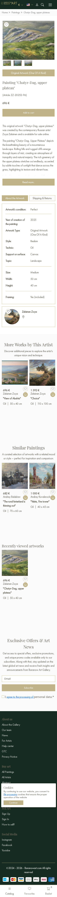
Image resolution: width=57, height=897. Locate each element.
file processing (10, 794)
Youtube (6, 850)
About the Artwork (14, 198)
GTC (4, 751)
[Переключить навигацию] (50, 4)
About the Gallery (11, 724)
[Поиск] (42, 4)
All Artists (6, 777)
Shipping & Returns (42, 198)
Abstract (6, 782)
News (5, 735)
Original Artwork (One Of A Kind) (28, 73)
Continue (13, 802)
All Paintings (8, 772)
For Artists (7, 740)
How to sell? (8, 824)
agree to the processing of (20, 697)
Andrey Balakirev (12, 496)
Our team (6, 730)
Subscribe (28, 687)
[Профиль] (37, 4)
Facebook (7, 845)
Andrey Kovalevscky (41, 496)
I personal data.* (29, 697)
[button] (20, 5)
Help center (8, 746)
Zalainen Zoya (29, 311)
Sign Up (6, 813)
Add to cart (28, 112)
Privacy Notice (9, 756)
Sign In (5, 819)
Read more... (28, 182)
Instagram (7, 839)
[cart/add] (25, 395)
